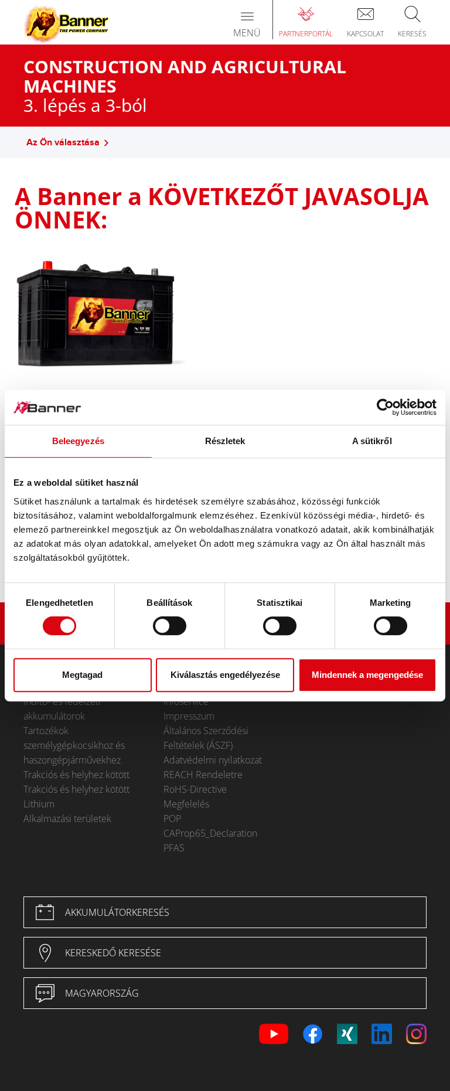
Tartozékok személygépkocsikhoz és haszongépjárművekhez (74, 745)
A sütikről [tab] (372, 441)
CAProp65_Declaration (210, 833)
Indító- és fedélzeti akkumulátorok (62, 708)
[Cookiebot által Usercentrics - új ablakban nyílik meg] (385, 407)
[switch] (169, 625)
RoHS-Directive (195, 789)
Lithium (38, 803)
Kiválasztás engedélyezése (225, 675)
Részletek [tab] (225, 441)
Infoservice (186, 701)
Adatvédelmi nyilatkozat (212, 760)
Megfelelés (186, 803)
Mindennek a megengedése (367, 675)
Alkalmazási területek (67, 818)
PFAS (174, 847)
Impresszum (188, 716)
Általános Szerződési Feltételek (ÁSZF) (205, 738)
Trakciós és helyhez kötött (76, 774)
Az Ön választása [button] (63, 142)
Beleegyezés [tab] (78, 441)
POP (172, 818)
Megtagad (82, 675)
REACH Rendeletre (203, 774)
